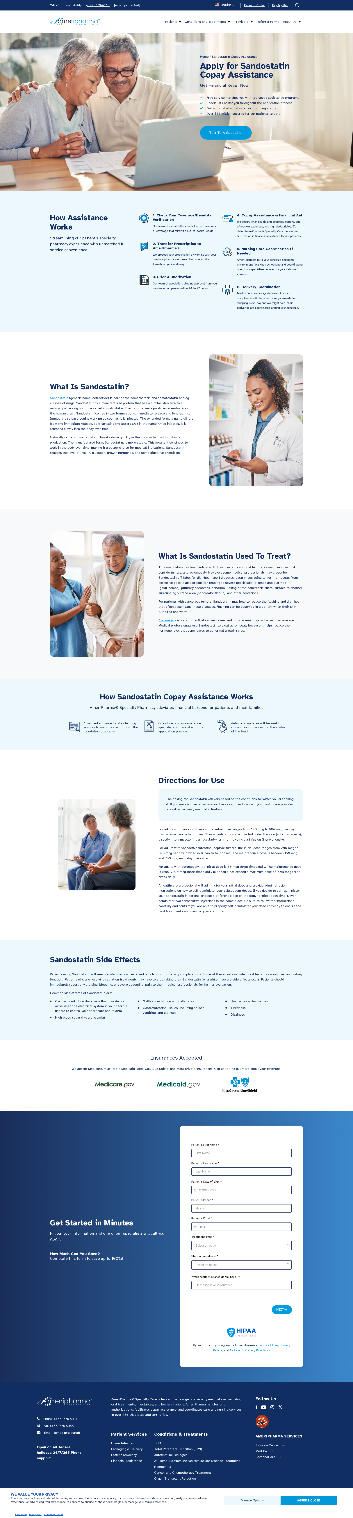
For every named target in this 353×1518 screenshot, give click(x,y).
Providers (241, 22)
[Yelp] (284, 1421)
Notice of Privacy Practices (250, 1350)
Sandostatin (59, 398)
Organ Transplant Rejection (175, 1478)
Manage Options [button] (252, 1500)
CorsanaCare (265, 1457)
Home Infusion (122, 1443)
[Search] (297, 5)
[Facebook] (258, 1408)
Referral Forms (268, 22)
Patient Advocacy (124, 1455)
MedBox (261, 1451)
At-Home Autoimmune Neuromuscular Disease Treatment (197, 1461)
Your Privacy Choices (53, 1514)
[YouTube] (265, 1408)
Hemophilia (162, 1467)
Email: (62, 1433)
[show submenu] (228, 21)
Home (204, 57)
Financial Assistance (126, 1461)
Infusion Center (267, 1445)
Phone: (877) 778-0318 (60, 1419)
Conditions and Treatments (205, 22)
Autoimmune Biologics (170, 1455)
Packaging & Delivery (126, 1449)
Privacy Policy (35, 1514)
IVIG (157, 1443)
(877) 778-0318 (98, 5)
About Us (289, 22)
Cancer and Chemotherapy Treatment (182, 1473)
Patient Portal (254, 5)
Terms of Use (268, 1345)
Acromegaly (167, 620)
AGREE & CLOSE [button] (308, 1500)
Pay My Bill (280, 5)
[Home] (75, 21)
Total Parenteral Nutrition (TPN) (178, 1449)
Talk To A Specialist (226, 132)
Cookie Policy (21, 1514)
